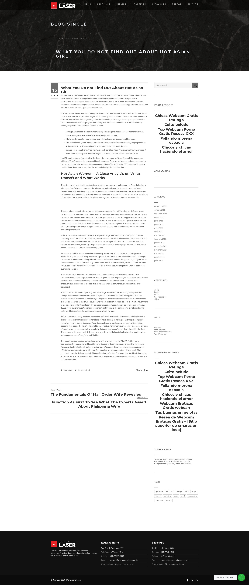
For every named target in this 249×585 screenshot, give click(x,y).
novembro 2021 (160, 250)
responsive (159, 500)
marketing (167, 496)
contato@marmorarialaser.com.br (124, 560)
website (168, 500)
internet (158, 496)
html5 (187, 492)
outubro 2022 (159, 210)
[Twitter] (147, 370)
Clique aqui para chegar (124, 564)
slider (156, 295)
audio (156, 290)
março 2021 (159, 253)
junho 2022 (158, 224)
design (179, 492)
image (157, 292)
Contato (193, 4)
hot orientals (110, 191)
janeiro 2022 (159, 243)
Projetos (140, 4)
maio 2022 (158, 228)
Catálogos (159, 4)
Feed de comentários (163, 332)
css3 (172, 492)
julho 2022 (158, 221)
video (156, 299)
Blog (66, 38)
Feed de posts (160, 329)
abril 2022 (158, 232)
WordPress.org (160, 334)
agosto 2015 (159, 257)
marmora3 (68, 370)
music (176, 496)
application (159, 492)
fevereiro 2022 (160, 239)
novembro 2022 (160, 206)
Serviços (122, 4)
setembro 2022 (160, 214)
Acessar (157, 327)
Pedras (176, 4)
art (167, 492)
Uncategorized (79, 38)
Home (87, 4)
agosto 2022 (159, 217)
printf (183, 496)
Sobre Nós (103, 4)
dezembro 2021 (160, 246)
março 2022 (159, 235)
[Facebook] (144, 370)
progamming (192, 496)
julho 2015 (158, 261)
